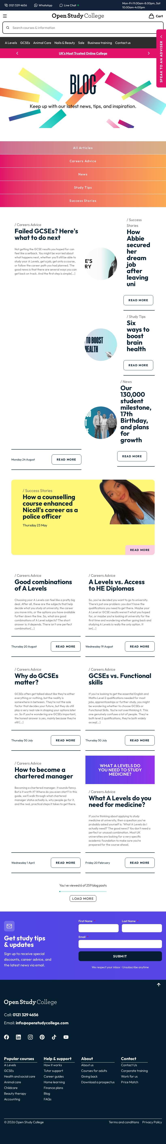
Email (83, 937)
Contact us (123, 43)
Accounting (12, 1099)
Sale (81, 43)
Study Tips (83, 187)
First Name (87, 921)
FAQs (47, 1099)
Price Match (129, 1082)
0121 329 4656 (25, 1014)
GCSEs (25, 43)
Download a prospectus (98, 1082)
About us (87, 1065)
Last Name (130, 921)
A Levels (11, 43)
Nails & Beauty (64, 43)
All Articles (83, 148)
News (82, 174)
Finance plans (53, 1088)
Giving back (89, 1076)
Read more (69, 460)
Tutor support (53, 1071)
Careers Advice (83, 161)
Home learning (54, 1082)
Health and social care (19, 1076)
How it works (53, 1065)
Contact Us (129, 1065)
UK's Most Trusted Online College (83, 53)
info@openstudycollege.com (42, 1022)
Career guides (54, 1076)
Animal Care (42, 43)
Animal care (12, 1082)
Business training (100, 43)
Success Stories (83, 201)
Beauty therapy (15, 1093)
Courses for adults (94, 1071)
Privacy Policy (152, 1122)
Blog (47, 1093)
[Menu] (4, 16)
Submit (120, 956)
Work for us (129, 1076)
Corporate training (134, 1071)
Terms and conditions (124, 1122)
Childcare (11, 1088)
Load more (83, 898)
